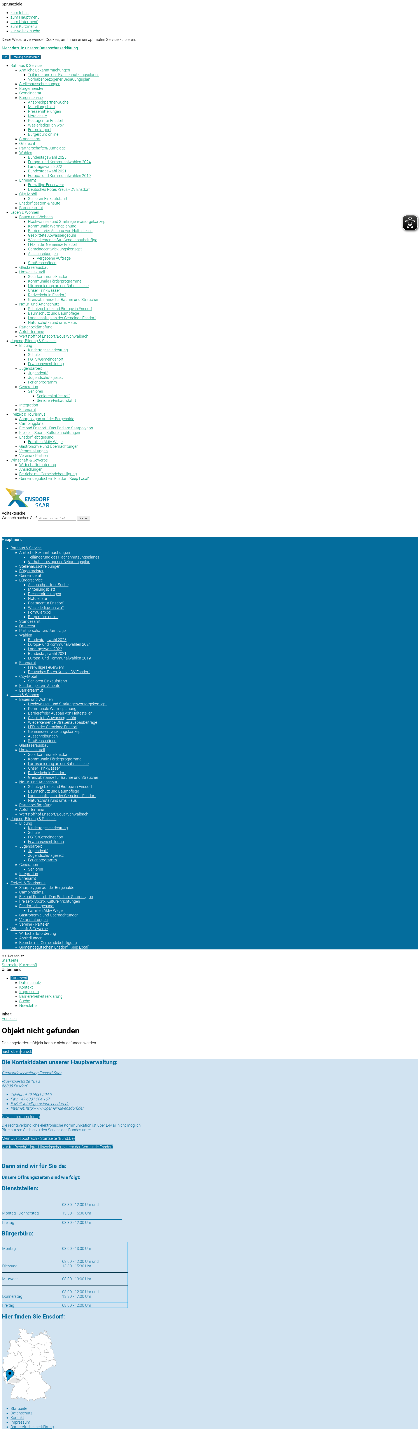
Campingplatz (31, 423)
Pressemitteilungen (44, 111)
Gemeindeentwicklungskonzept (55, 249)
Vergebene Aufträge (54, 258)
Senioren (35, 391)
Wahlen (25, 152)
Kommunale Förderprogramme (54, 281)
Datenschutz (30, 982)
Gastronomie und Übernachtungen (49, 446)
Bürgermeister (31, 88)
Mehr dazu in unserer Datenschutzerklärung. (40, 48)
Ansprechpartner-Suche (48, 102)
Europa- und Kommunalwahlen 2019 (59, 175)
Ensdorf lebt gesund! (36, 437)
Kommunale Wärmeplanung (52, 226)
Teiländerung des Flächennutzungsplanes (63, 74)
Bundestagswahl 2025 (47, 157)
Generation (28, 386)
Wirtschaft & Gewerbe (29, 460)
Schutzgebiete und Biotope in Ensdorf (60, 308)
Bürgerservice (31, 97)
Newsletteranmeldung (21, 1116)
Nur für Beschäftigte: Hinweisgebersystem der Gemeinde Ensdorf (57, 1147)
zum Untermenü (24, 21)
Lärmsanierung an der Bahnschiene (58, 285)
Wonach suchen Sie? (19, 517)
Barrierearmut (31, 207)
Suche (24, 1001)
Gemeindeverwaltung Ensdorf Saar (31, 1072)
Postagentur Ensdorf (45, 120)
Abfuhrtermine (31, 331)
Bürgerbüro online (43, 134)
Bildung (25, 345)
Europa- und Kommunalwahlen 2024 (59, 162)
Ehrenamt (27, 180)
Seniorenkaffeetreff (53, 396)
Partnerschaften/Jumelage (42, 148)
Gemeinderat (30, 93)
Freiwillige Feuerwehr (46, 184)
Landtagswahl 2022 (45, 166)
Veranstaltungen (33, 451)
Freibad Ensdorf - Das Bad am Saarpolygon (56, 428)
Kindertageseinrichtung (48, 350)
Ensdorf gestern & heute (39, 203)
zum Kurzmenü (23, 26)
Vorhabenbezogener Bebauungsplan (59, 79)
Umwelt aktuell (32, 272)
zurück (26, 1051)
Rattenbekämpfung (35, 327)
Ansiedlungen (30, 469)
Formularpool (39, 129)
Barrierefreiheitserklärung (41, 996)
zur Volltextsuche (25, 31)
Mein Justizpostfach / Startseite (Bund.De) (38, 1138)
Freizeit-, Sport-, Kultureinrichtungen (49, 432)
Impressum (29, 991)
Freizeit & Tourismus (28, 414)
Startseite (10, 965)
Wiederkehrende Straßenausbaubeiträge (62, 240)
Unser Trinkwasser (44, 290)
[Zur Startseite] (28, 509)
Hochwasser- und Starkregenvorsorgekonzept (67, 221)
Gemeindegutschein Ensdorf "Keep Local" (54, 478)
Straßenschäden (42, 262)
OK (6, 57)
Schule (34, 354)
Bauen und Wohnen (36, 217)
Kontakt (26, 987)
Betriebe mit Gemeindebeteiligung (48, 474)
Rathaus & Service (26, 65)
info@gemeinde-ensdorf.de (39, 1103)
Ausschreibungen (43, 253)
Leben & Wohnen (24, 212)
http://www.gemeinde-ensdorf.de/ (47, 1108)
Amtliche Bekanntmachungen (44, 70)
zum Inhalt (19, 12)
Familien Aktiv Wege (45, 441)
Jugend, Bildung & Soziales (33, 340)
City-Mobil (28, 194)
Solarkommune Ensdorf (48, 276)
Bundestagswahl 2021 (47, 171)
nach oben (11, 1051)
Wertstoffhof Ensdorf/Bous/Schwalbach (53, 336)
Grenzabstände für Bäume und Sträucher (63, 299)
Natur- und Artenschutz (39, 304)
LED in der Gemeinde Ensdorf (52, 244)
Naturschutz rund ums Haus (52, 322)
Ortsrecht (27, 143)
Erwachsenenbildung (46, 363)
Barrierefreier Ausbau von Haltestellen (60, 230)
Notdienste (37, 116)
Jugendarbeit (30, 368)
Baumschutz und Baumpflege (53, 313)
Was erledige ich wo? (46, 125)
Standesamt (29, 139)
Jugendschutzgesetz (46, 377)
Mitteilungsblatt (41, 106)
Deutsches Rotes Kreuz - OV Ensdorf (59, 189)
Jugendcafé (38, 373)
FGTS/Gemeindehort (45, 359)
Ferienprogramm (42, 382)
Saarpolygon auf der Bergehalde (46, 418)
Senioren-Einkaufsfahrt (47, 198)
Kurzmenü (28, 965)
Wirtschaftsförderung (37, 464)
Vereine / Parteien (34, 455)
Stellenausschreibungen (39, 84)
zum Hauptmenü (25, 17)
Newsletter (28, 1005)
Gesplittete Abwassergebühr (52, 235)
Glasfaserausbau (34, 267)
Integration (28, 405)
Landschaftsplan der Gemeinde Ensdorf (62, 318)
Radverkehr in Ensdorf (47, 295)
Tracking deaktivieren (25, 57)
